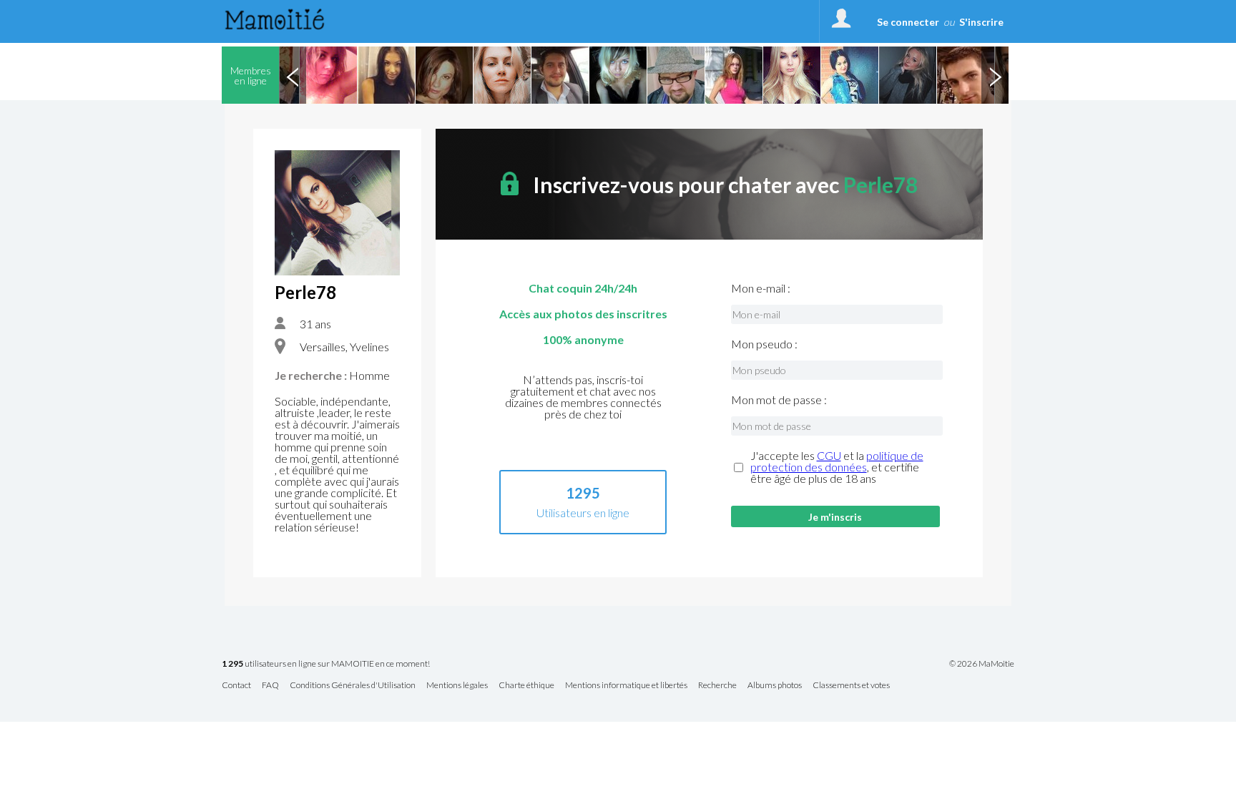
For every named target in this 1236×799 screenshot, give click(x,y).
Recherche (717, 685)
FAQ (270, 685)
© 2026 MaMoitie (981, 664)
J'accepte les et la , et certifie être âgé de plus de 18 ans (836, 467)
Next (995, 75)
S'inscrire (981, 22)
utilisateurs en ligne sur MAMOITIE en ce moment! (326, 664)
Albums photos (774, 685)
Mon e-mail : (760, 288)
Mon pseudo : (764, 344)
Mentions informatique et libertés (626, 685)
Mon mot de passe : (779, 400)
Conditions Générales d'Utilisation (353, 685)
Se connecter (908, 22)
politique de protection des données (836, 461)
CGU (829, 455)
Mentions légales (457, 685)
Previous (292, 75)
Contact (236, 685)
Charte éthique (526, 685)
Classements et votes (851, 685)
